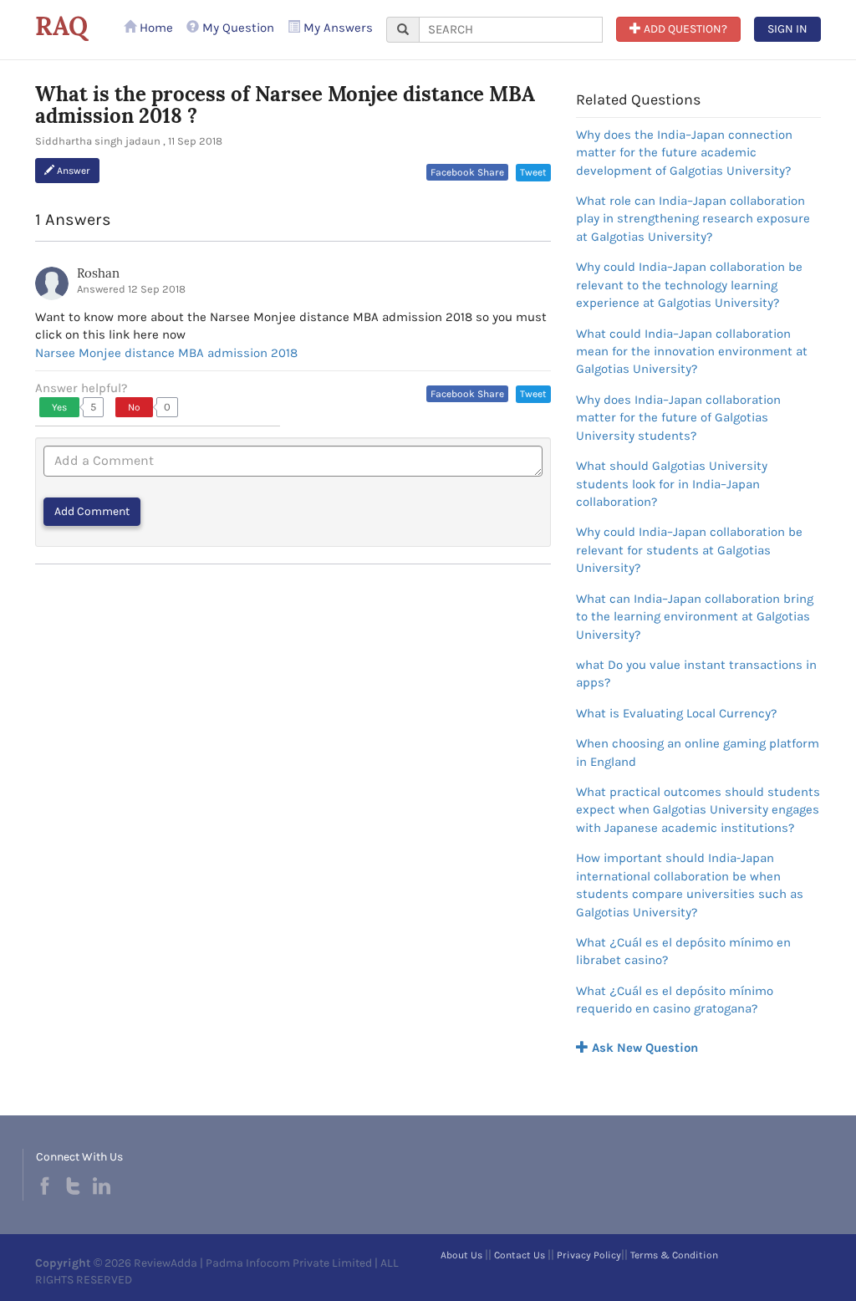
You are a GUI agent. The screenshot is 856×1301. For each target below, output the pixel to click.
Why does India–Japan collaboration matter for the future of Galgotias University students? (678, 417)
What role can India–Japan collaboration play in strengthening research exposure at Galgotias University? (693, 218)
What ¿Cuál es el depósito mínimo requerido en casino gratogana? (674, 999)
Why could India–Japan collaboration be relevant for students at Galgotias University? (689, 549)
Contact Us (519, 1255)
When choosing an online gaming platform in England (697, 752)
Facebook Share (467, 172)
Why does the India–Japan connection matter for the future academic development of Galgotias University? (684, 152)
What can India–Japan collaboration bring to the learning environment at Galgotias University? (694, 616)
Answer (72, 170)
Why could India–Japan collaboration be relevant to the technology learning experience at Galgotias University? (689, 284)
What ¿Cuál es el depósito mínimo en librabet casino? (683, 951)
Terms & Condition (674, 1255)
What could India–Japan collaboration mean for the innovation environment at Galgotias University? (692, 351)
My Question (236, 27)
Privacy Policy (589, 1255)
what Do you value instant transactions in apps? (696, 673)
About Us (461, 1255)
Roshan (98, 273)
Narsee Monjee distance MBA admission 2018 (166, 352)
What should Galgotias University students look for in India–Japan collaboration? (671, 483)
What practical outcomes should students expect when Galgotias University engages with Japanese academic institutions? (698, 809)
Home (154, 27)
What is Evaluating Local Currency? (676, 713)
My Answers (336, 27)
